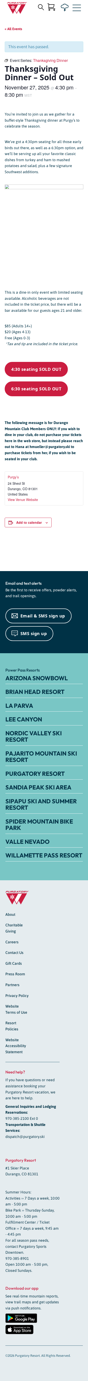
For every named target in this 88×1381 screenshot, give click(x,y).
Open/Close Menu (77, 9)
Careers (12, 942)
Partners (12, 985)
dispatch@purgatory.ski (25, 1136)
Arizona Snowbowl (36, 678)
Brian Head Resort (35, 692)
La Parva (19, 705)
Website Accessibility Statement (15, 1046)
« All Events (13, 29)
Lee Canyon (23, 719)
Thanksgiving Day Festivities (19, 552)
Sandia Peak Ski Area (38, 787)
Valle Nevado (27, 841)
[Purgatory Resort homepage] (17, 8)
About (10, 914)
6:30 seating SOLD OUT (36, 389)
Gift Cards (13, 963)
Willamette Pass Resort (43, 855)
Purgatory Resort (35, 773)
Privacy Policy (17, 995)
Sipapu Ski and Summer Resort (41, 804)
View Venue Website (23, 499)
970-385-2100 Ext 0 (21, 1118)
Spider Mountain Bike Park (39, 825)
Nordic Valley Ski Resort (33, 736)
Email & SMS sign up (42, 616)
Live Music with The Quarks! (68, 552)
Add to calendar (29, 522)
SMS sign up (33, 633)
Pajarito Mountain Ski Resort (41, 757)
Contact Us (14, 952)
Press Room (15, 974)
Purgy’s (13, 477)
